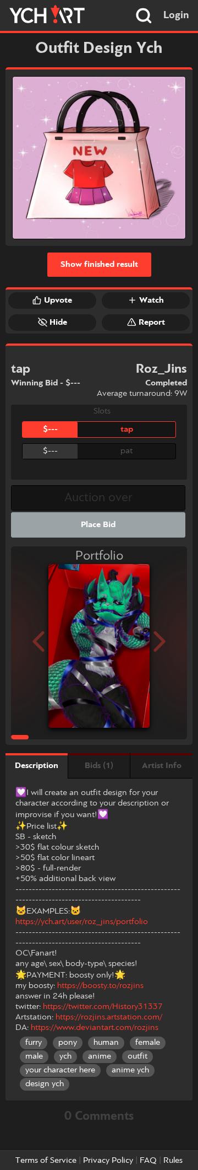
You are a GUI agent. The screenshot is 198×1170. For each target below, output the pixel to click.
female (147, 1042)
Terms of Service (45, 1160)
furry (33, 1042)
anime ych (130, 1070)
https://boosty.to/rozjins (100, 985)
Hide (58, 322)
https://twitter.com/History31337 (103, 1006)
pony (67, 1042)
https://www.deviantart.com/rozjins (94, 1027)
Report (152, 322)
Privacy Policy (108, 1160)
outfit (137, 1056)
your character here (60, 1070)
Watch (151, 300)
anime (99, 1056)
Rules (173, 1160)
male (34, 1056)
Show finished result (99, 264)
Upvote (58, 300)
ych (65, 1056)
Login (176, 15)
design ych (44, 1084)
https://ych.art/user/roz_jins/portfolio (81, 921)
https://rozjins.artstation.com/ (109, 1017)
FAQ (148, 1160)
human (106, 1042)
